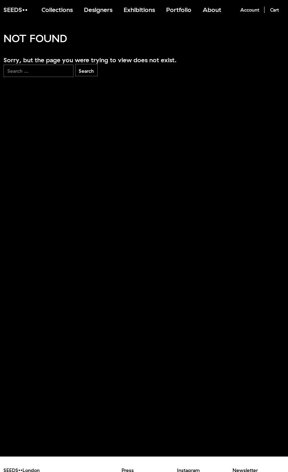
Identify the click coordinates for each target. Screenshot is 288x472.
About (212, 10)
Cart (274, 10)
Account (249, 10)
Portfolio (178, 10)
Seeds (13, 10)
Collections (57, 10)
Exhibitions (139, 10)
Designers (98, 10)
